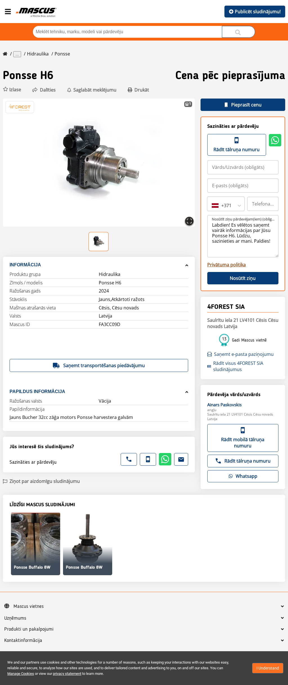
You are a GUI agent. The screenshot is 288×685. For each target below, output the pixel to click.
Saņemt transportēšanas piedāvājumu (104, 365)
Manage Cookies (20, 673)
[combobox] (212, 205)
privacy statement (67, 673)
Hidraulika (38, 54)
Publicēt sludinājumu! (258, 11)
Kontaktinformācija (23, 640)
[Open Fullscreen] (189, 221)
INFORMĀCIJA (25, 264)
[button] (12, 89)
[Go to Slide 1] (99, 241)
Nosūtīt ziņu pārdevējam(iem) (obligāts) (243, 219)
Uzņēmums (15, 618)
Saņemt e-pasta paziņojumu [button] (244, 354)
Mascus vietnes (29, 606)
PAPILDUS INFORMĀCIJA (37, 391)
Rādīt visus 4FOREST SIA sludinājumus (238, 366)
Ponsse (62, 54)
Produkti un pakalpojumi (28, 629)
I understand (267, 668)
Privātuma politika (226, 265)
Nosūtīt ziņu (243, 278)
